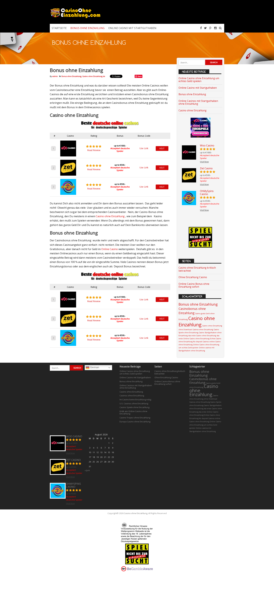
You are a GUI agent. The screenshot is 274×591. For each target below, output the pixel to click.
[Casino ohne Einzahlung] (75, 17)
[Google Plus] (210, 28)
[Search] (220, 28)
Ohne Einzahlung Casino (193, 277)
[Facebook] (201, 28)
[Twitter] (205, 28)
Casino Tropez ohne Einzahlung (135, 417)
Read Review (93, 150)
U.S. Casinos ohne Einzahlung (134, 403)
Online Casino (109, 249)
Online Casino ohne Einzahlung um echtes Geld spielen (199, 80)
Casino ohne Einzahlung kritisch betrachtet (197, 269)
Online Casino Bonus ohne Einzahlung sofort (194, 285)
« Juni (87, 470)
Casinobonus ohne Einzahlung (192, 311)
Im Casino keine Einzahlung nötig (135, 399)
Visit (162, 148)
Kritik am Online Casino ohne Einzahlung (133, 412)
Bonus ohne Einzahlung (71, 76)
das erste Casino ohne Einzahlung (202, 335)
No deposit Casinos (201, 341)
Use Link (144, 148)
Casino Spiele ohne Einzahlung (134, 407)
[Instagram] (215, 28)
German (94, 367)
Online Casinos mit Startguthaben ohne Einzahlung (198, 102)
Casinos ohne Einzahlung (202, 329)
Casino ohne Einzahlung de (93, 76)
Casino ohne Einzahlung (110, 216)
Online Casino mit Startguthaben (198, 87)
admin (55, 76)
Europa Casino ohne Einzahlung (135, 421)
